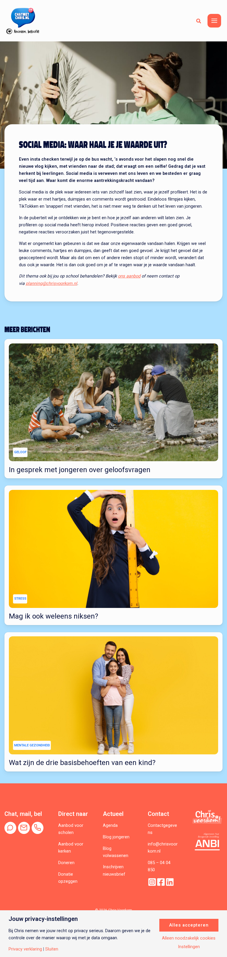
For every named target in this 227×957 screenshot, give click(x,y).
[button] (199, 20)
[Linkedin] (170, 882)
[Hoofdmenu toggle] (214, 21)
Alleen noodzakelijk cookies (188, 938)
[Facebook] (161, 882)
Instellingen (189, 947)
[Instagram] (152, 882)
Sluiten (51, 949)
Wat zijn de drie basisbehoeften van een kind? (82, 763)
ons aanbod (129, 276)
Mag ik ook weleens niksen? (53, 616)
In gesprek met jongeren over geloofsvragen (79, 470)
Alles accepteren (189, 925)
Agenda (110, 825)
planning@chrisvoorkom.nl (51, 283)
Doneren (66, 862)
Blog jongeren (116, 837)
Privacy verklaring (25, 949)
